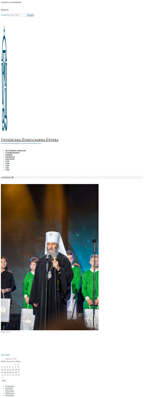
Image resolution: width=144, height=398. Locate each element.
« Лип (3, 380)
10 (2, 369)
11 (5, 369)
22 (16, 372)
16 (19, 369)
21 (13, 372)
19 (8, 372)
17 (2, 372)
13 (10, 369)
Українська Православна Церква (29, 139)
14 (13, 369)
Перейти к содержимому (11, 2)
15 (16, 369)
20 (10, 372)
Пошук (3, 15)
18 (5, 372)
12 (8, 369)
